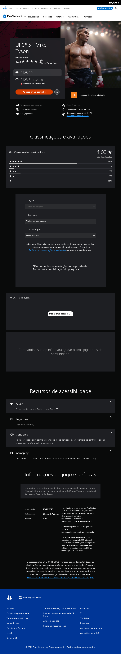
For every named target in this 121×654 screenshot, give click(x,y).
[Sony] (114, 4)
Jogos (25, 8)
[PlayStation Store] (15, 16)
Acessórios (45, 8)
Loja (11, 8)
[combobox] (60, 206)
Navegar (88, 16)
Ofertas (60, 16)
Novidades (33, 16)
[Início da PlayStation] (5, 8)
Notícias (57, 8)
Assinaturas (74, 16)
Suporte (67, 8)
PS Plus (34, 8)
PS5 (18, 8)
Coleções (47, 16)
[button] (78, 115)
